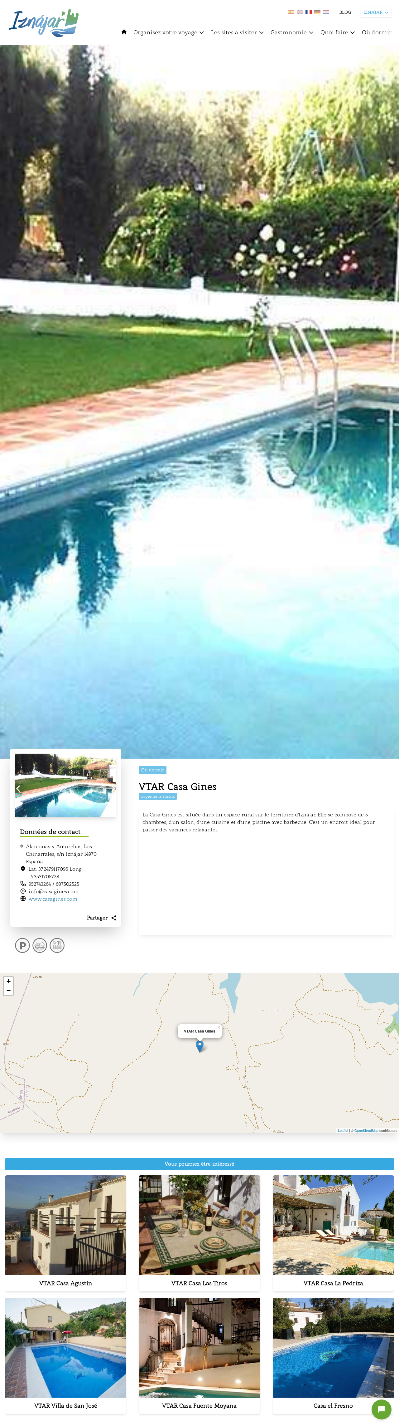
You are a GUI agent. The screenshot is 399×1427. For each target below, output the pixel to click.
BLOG (345, 12)
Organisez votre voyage (165, 32)
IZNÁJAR (373, 12)
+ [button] (9, 981)
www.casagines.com (53, 899)
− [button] (9, 990)
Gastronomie (289, 32)
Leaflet (343, 1130)
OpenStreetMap (366, 1130)
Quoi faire (334, 32)
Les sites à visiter (234, 32)
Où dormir (377, 32)
